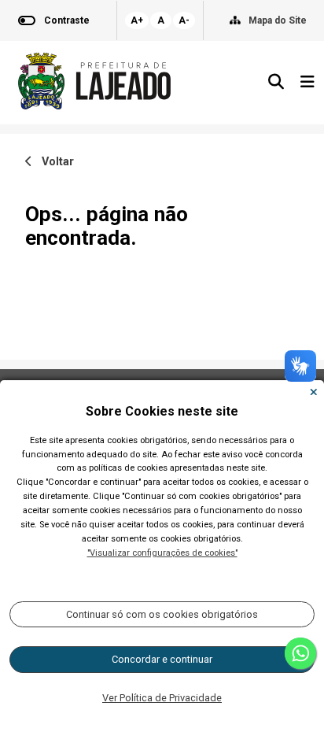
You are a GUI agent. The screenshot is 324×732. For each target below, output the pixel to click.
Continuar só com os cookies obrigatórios (162, 614)
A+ (137, 20)
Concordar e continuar (162, 659)
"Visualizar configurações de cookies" (162, 553)
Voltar (53, 161)
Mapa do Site (278, 20)
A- (184, 20)
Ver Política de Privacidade (162, 698)
